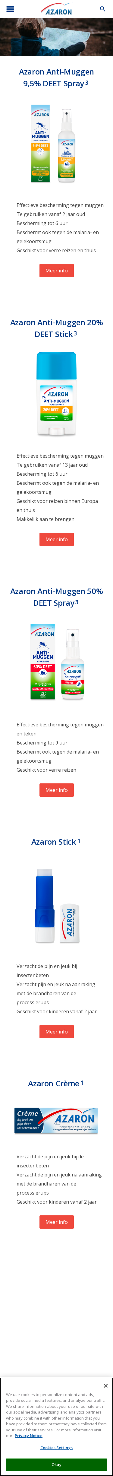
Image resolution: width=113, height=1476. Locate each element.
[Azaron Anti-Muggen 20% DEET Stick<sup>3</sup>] (56, 437)
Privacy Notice (28, 1435)
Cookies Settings (56, 1447)
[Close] (105, 1385)
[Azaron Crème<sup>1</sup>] (56, 1138)
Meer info (57, 270)
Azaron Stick (56, 841)
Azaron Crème (56, 1083)
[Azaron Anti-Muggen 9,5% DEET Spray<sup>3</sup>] (56, 187)
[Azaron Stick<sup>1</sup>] (56, 948)
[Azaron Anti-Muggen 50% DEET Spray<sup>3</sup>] (56, 706)
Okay (56, 1464)
